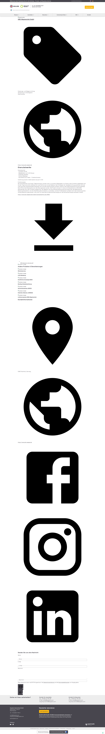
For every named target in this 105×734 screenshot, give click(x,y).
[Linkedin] (13, 724)
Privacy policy (62, 728)
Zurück (22, 693)
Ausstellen (30, 14)
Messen (16, 14)
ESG (76, 14)
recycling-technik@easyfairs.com (47, 701)
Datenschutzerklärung (48, 682)
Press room (42, 728)
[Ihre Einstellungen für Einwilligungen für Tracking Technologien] (103, 733)
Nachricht (20, 668)
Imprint (73, 728)
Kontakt (89, 14)
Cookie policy (68, 728)
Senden (22, 688)
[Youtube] (10, 724)
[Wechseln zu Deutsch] (93, 1)
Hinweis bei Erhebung (43, 732)
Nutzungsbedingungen (63, 682)
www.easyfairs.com (14, 718)
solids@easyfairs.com (48, 700)
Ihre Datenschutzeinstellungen (57, 731)
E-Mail (19, 661)
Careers (46, 728)
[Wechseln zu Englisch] (90, 1)
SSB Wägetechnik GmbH (26, 19)
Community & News (61, 14)
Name (19, 655)
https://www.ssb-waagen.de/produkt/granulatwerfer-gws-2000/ (34, 194)
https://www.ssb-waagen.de (25, 165)
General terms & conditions (54, 728)
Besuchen (44, 14)
